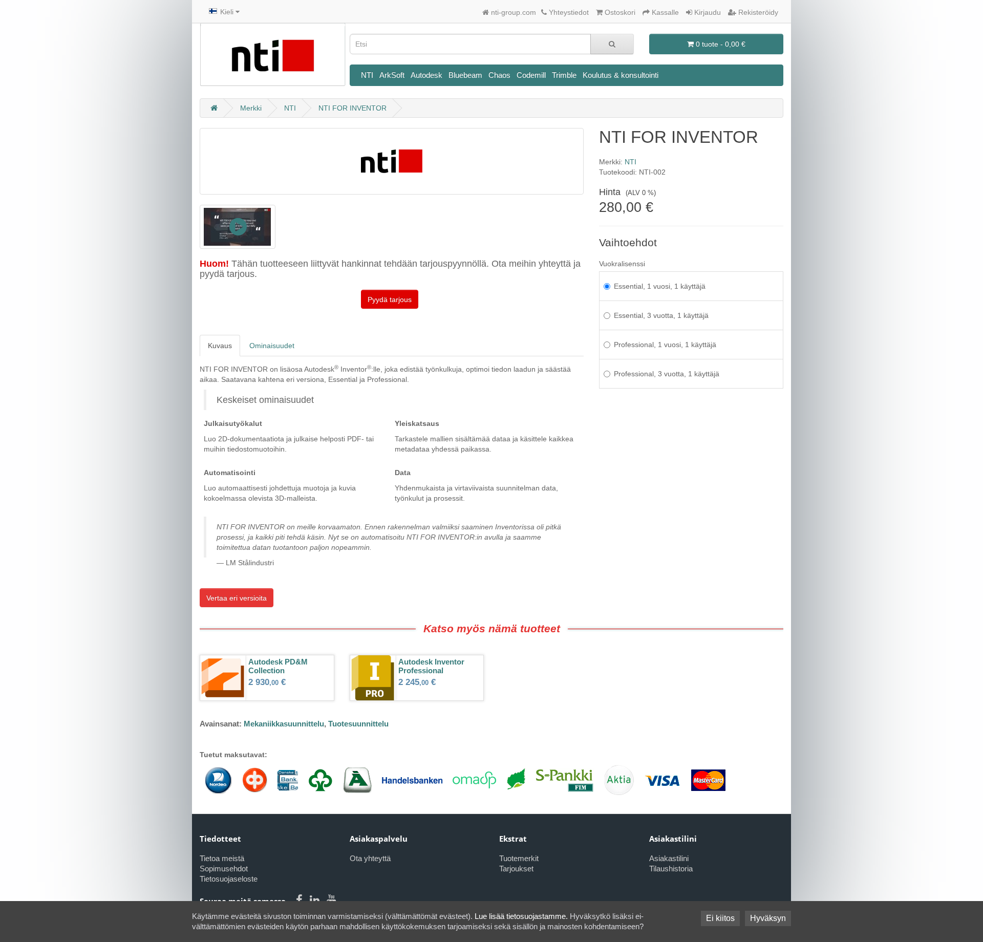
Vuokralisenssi (622, 264)
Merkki (251, 108)
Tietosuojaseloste (229, 878)
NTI (367, 75)
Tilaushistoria (671, 868)
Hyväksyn (768, 918)
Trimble (564, 75)
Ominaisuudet (271, 345)
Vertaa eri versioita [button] (236, 598)
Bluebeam (465, 75)
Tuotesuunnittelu (358, 723)
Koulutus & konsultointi (620, 75)
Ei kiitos (720, 918)
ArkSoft (391, 75)
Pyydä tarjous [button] (390, 299)
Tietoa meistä (222, 858)
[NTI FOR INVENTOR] (237, 227)
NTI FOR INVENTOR (352, 108)
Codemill (531, 75)
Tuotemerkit (519, 858)
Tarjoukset (516, 868)
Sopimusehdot (224, 868)
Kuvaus (220, 345)
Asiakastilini (669, 858)
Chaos (499, 75)
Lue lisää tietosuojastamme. (521, 916)
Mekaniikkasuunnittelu (284, 723)
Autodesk (426, 75)
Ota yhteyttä (370, 858)
